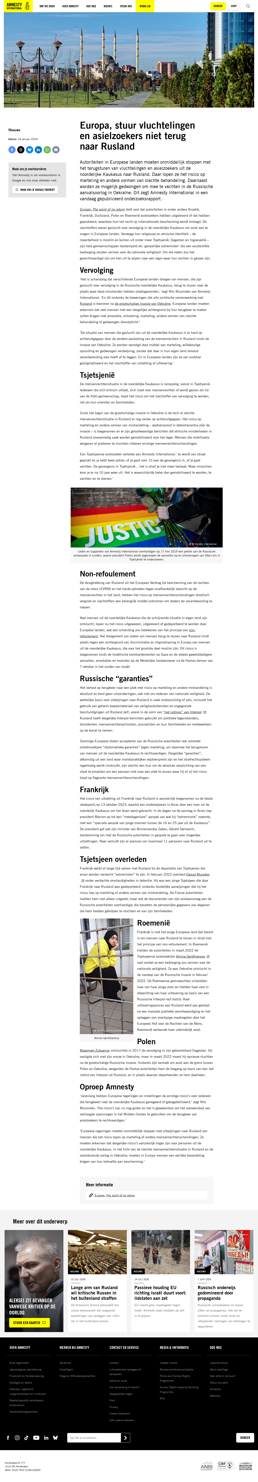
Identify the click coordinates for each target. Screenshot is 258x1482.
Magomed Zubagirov (95, 1050)
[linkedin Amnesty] (46, 1437)
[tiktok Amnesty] (26, 1437)
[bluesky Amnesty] (55, 1437)
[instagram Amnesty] (17, 1437)
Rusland (86, 303)
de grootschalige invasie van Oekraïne (143, 303)
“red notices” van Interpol (182, 712)
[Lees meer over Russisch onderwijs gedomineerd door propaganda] (224, 1281)
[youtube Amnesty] (36, 1437)
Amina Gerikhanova (190, 956)
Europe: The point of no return (102, 209)
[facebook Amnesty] (8, 1437)
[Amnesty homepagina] (18, 6)
